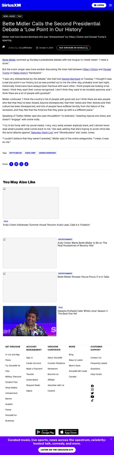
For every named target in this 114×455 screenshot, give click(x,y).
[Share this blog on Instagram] (16, 164)
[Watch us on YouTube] (93, 397)
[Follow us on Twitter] (93, 393)
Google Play (45, 432)
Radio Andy (30, 153)
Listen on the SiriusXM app (57, 449)
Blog (71, 354)
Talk (20, 16)
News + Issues (9, 16)
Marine (8, 398)
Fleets (8, 409)
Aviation (9, 404)
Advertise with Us (56, 385)
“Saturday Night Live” (42, 132)
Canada (72, 376)
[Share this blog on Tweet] (21, 164)
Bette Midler (9, 59)
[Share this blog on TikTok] (26, 164)
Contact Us (96, 357)
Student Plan (11, 382)
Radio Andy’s (20, 73)
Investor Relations (56, 363)
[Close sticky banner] (111, 439)
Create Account (33, 363)
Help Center (96, 374)
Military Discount (13, 376)
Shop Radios (11, 387)
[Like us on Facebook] (93, 386)
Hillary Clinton (90, 69)
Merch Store (74, 365)
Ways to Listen (76, 360)
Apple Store (68, 432)
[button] (110, 5)
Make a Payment (34, 368)
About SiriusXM (55, 357)
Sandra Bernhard (71, 78)
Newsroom (53, 368)
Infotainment (11, 393)
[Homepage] (11, 5)
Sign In (29, 357)
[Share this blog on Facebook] (11, 164)
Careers (51, 390)
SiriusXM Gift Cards (78, 371)
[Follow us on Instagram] (93, 389)
